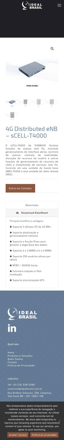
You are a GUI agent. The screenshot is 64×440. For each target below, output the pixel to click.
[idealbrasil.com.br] (32, 5)
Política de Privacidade (21, 365)
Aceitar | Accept (18, 435)
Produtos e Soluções (20, 355)
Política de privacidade (44, 435)
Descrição (32, 205)
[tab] (32, 205)
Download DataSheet (34, 212)
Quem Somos (15, 359)
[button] (52, 48)
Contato (12, 362)
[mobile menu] (59, 5)
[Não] (59, 420)
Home (11, 352)
